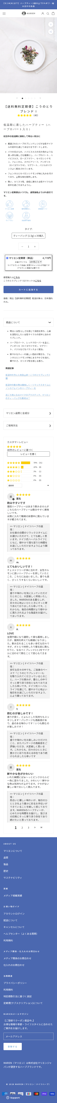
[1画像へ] (22, 98)
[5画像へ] (34, 98)
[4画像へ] (31, 98)
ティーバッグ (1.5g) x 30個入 (28, 235)
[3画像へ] (28, 98)
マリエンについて (13, 851)
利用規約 (8, 940)
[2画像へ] (25, 98)
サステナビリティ (13, 877)
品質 (6, 857)
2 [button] (22, 827)
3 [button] (28, 827)
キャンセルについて (14, 927)
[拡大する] (50, 24)
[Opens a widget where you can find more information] (13, 1098)
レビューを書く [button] (28, 454)
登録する (13, 1046)
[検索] (48, 13)
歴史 (6, 871)
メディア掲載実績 (13, 895)
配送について (11, 920)
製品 (6, 864)
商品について (13, 322)
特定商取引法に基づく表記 (18, 996)
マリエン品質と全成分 (17, 413)
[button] (25, 115)
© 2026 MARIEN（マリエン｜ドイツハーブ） (28, 1084)
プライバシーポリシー (15, 983)
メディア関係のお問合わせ (17, 958)
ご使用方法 (12, 425)
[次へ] (40, 98)
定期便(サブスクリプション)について (23, 1003)
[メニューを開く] (4, 13)
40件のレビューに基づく (20, 450)
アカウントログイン (14, 913)
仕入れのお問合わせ (14, 965)
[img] (23, 494)
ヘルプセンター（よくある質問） (21, 933)
